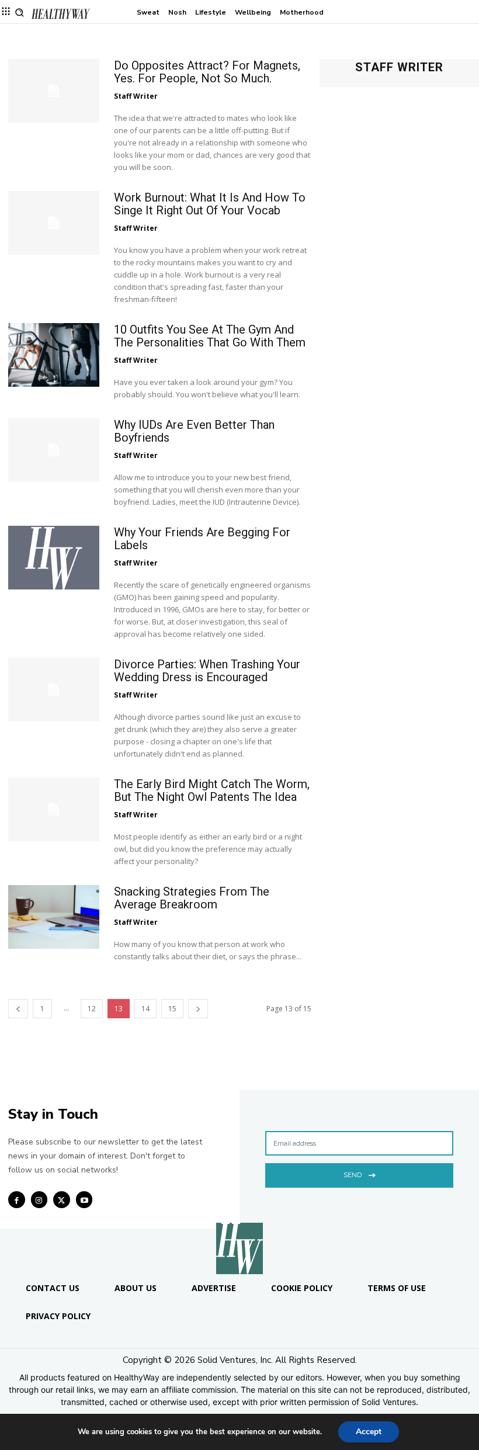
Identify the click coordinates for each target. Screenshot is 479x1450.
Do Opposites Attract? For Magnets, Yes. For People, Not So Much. (207, 71)
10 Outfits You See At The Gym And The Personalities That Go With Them (210, 335)
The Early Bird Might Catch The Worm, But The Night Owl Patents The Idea (212, 790)
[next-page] (198, 1008)
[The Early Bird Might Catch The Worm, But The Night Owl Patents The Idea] (53, 809)
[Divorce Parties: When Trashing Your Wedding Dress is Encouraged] (53, 689)
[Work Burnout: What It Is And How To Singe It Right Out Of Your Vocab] (53, 223)
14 (145, 1009)
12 (92, 1009)
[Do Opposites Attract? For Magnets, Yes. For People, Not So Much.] (53, 91)
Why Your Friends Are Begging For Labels (202, 538)
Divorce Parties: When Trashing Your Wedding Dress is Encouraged (207, 670)
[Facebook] (16, 1199)
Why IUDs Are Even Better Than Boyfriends (194, 431)
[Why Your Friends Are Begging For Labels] (53, 557)
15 (172, 1009)
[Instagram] (39, 1199)
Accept (368, 1431)
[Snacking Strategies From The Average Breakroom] (53, 917)
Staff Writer (136, 96)
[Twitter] (61, 1199)
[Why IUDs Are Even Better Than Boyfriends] (53, 450)
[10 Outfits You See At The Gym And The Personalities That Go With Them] (53, 355)
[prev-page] (18, 1008)
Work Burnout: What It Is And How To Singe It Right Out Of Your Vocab (210, 203)
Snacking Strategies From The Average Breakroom (191, 897)
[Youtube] (84, 1199)
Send (352, 1175)
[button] (19, 12)
